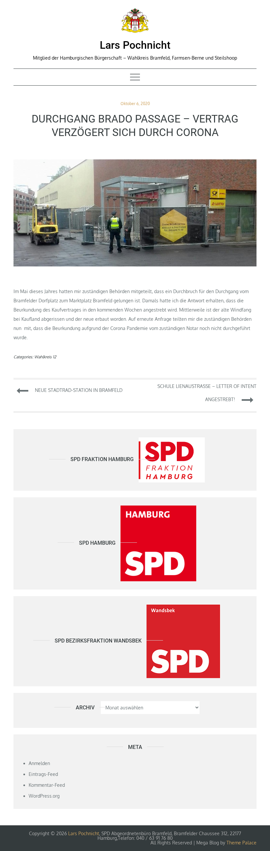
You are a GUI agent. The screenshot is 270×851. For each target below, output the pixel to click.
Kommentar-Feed (47, 785)
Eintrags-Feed (43, 774)
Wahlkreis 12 (45, 356)
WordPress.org (44, 796)
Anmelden (39, 763)
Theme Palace (241, 842)
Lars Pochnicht (135, 45)
